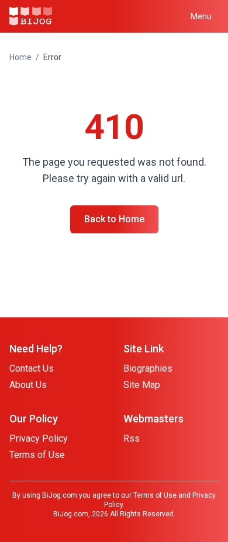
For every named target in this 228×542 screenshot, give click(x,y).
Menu (201, 16)
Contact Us (31, 368)
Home (20, 57)
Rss (131, 438)
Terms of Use (37, 454)
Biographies (147, 368)
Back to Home (114, 219)
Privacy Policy (38, 438)
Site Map (141, 384)
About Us (28, 384)
